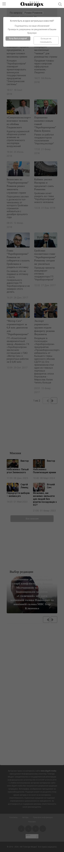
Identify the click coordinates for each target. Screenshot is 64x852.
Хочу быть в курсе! (18, 38)
